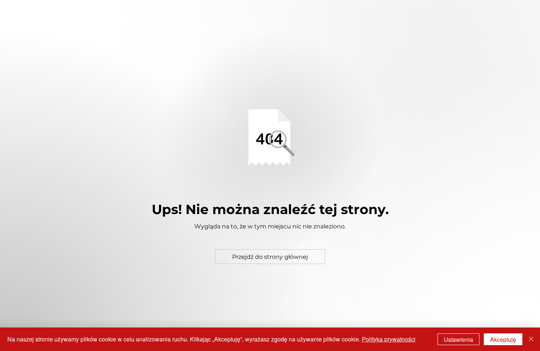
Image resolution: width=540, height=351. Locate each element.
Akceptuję (503, 339)
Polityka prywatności (388, 339)
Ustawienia (458, 339)
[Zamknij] (531, 339)
